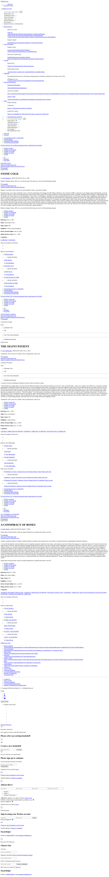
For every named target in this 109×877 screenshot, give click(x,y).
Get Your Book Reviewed (32, 93)
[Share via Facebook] (10, 150)
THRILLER (34, 431)
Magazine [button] (6, 73)
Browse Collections (12, 108)
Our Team (11, 665)
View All (9, 32)
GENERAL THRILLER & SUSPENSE (12, 431)
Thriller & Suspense (23, 34)
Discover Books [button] (8, 646)
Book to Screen (11, 59)
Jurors (32, 66)
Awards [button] (6, 60)
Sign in (3, 798)
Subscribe (41, 80)
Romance (42, 34)
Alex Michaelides (7, 351)
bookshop (7, 166)
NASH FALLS (8, 271)
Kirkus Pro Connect (24, 662)
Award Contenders (25, 72)
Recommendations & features (33, 99)
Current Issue (11, 80)
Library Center (11, 96)
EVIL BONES (8, 614)
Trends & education (12, 99)
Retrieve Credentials (22, 864)
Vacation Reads (38, 42)
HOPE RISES (8, 260)
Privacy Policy (8, 668)
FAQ (19, 665)
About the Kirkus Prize (24, 66)
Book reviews (8, 14)
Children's (53, 37)
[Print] (6, 154)
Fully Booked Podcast (38, 59)
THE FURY (7, 451)
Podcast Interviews (9, 20)
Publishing (18, 88)
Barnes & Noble (15, 166)
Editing (13, 88)
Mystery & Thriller (27, 51)
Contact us (7, 667)
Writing (9, 88)
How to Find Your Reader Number (22, 855)
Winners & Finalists (12, 66)
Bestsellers (10, 42)
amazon (3, 166)
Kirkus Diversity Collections (11, 662)
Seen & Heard (26, 57)
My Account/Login (35, 662)
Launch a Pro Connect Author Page (56, 659)
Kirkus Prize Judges (32, 653)
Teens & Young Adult (44, 37)
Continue (19, 749)
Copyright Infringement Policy (12, 671)
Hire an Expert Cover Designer (65, 93)
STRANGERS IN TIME (11, 283)
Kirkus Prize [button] (7, 652)
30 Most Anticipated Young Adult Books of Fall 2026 (27, 145)
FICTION (7, 160)
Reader (6, 791)
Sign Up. (18, 867)
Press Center (23, 665)
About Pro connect (30, 114)
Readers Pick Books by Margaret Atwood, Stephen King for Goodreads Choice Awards (27, 486)
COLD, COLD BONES (10, 637)
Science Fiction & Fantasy (14, 35)
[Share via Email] (9, 153)
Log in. (17, 769)
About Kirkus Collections (25, 108)
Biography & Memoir (33, 35)
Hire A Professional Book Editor (16, 93)
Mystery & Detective (34, 34)
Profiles (9, 57)
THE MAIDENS (8, 463)
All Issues (24, 80)
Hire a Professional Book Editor (12, 659)
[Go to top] (5, 702)
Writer (6, 793)
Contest (16, 665)
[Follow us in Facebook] (4, 694)
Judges (43, 72)
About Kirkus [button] (7, 664)
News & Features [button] (8, 44)
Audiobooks (10, 34)
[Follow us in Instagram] (4, 697)
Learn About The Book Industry (74, 659)
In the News (19, 59)
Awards (20, 57)
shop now (3, 165)
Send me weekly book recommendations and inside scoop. (16, 800)
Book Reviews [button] (8, 26)
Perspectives (15, 57)
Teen (23, 50)
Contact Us (7, 679)
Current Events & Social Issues (15, 37)
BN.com (22, 166)
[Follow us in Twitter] (4, 695)
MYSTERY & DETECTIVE (55, 592)
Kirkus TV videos (51, 650)
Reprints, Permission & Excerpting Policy (10, 674)
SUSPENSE (4, 240)
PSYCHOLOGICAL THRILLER (56, 431)
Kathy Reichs (6, 529)
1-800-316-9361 (10, 835)
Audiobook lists (23, 42)
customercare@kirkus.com (24, 835)
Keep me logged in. (6, 801)
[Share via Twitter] (9, 151)
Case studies (21, 99)
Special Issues (18, 80)
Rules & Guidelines (35, 72)
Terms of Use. (28, 798)
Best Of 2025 (30, 42)
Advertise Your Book (79, 93)
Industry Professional (10, 795)
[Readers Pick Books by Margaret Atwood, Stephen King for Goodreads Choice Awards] (28, 480)
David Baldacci (6, 178)
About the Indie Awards (13, 72)
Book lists (16, 42)
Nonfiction (24, 35)
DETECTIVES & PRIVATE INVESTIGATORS (92, 592)
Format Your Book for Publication (48, 93)
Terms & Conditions (9, 670)
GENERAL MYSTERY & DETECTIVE (12, 592)
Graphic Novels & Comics (31, 37)
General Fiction (11, 50)
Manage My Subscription (23, 656)
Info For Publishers (32, 665)
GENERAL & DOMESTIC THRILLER (19, 594)
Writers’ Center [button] (8, 658)
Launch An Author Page (42, 114)
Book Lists (13, 650)
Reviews (6, 159)
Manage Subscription (33, 80)
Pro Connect (7, 22)
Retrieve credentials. (16, 778)
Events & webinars (46, 99)
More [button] (5, 101)
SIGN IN (10, 4)
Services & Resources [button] (10, 82)
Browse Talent (21, 114)
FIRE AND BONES (9, 625)
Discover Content (12, 114)
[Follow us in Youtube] (4, 698)
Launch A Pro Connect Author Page (95, 93)
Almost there (4, 766)
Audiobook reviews (9, 15)
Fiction (16, 34)
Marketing (24, 88)
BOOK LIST (9, 145)
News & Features (9, 17)
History (41, 35)
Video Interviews (9, 19)
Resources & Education (13, 85)
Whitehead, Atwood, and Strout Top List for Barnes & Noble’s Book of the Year (25, 477)
